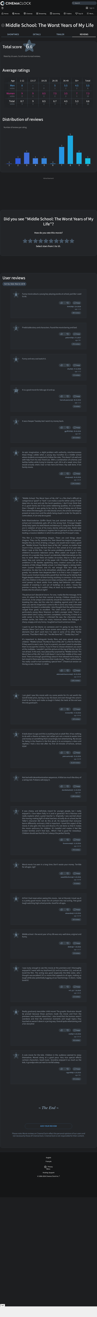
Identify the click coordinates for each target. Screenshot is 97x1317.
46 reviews (76, 1040)
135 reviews (76, 919)
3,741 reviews (75, 484)
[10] (72, 241)
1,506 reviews (75, 796)
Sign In (91, 8)
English (48, 1158)
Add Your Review (48, 1126)
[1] (25, 241)
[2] (30, 241)
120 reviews (76, 438)
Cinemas (29, 13)
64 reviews (76, 1079)
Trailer (60, 34)
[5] (45, 241)
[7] (56, 241)
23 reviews (76, 953)
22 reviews (76, 997)
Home (6, 13)
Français (48, 1161)
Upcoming (56, 13)
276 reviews (76, 344)
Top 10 (80, 13)
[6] (51, 241)
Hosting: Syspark (48, 1173)
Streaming (42, 13)
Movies (17, 13)
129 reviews (76, 719)
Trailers (69, 13)
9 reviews (77, 883)
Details (37, 34)
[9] (66, 241)
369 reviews (76, 313)
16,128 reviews (75, 763)
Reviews (84, 34)
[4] (40, 241)
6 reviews (77, 406)
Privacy (50, 1167)
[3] (35, 241)
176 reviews (76, 850)
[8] (61, 241)
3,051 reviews (75, 681)
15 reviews (76, 375)
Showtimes (13, 34)
